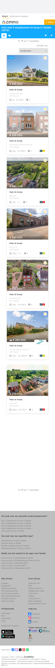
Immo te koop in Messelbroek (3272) (15, 568)
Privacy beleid (34, 659)
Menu (51, 22)
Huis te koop (15, 89)
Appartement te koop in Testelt (13, 541)
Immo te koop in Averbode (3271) (14, 563)
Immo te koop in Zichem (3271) (13, 566)
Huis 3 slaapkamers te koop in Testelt (16, 523)
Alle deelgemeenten (24, 663)
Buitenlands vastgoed (19, 16)
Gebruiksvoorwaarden (9, 659)
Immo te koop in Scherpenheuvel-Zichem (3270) (20, 560)
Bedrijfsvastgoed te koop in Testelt (15, 546)
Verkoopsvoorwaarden (25, 661)
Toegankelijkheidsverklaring (43, 663)
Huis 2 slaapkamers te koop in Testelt (16, 521)
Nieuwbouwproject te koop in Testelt (16, 548)
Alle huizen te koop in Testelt (12, 531)
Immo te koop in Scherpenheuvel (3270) (17, 558)
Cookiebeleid (23, 659)
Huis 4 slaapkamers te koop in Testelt (16, 526)
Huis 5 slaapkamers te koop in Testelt (16, 528)
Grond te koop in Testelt (11, 543)
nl (51, 16)
